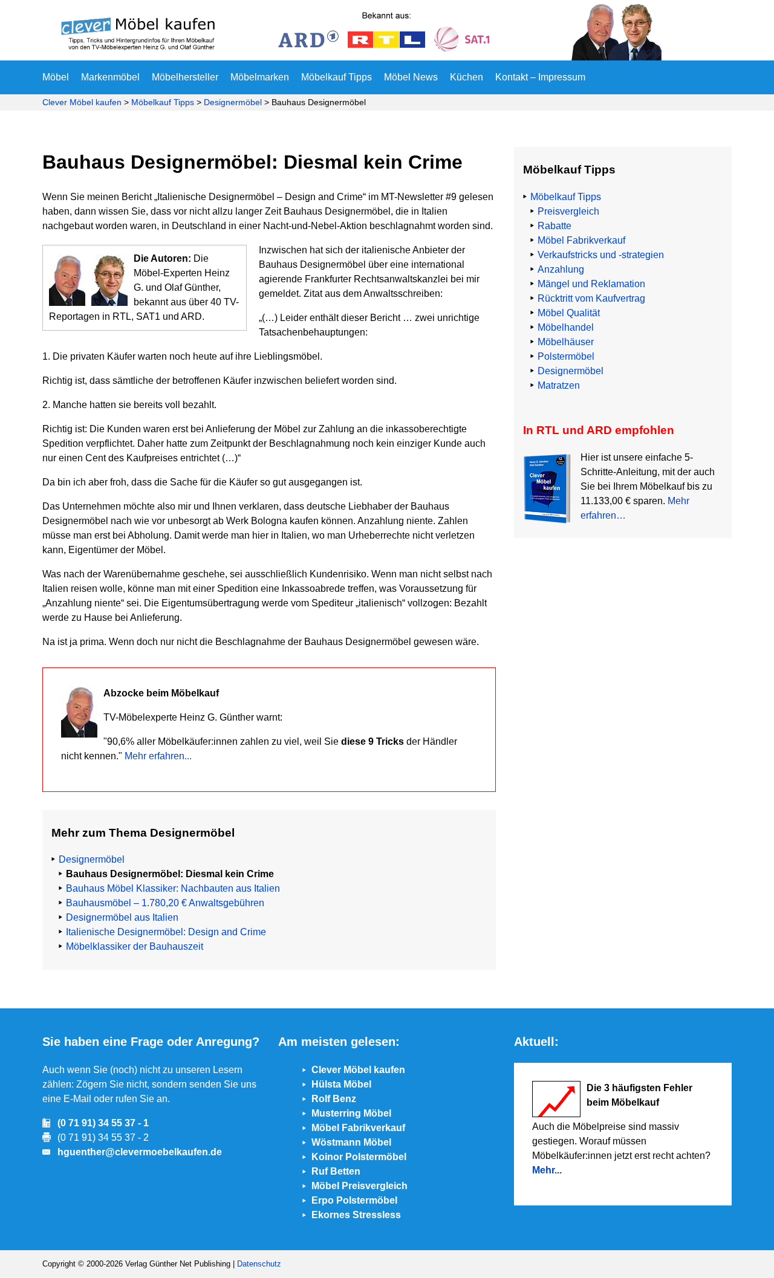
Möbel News (411, 77)
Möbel (55, 77)
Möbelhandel (566, 327)
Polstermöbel (566, 356)
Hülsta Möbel (341, 1084)
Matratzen (559, 385)
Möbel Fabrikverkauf (581, 240)
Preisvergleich (568, 211)
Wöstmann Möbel (351, 1142)
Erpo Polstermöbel (354, 1200)
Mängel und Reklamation (591, 284)
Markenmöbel (110, 77)
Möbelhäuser (566, 342)
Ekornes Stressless (356, 1215)
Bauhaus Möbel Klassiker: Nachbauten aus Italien (173, 888)
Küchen (466, 77)
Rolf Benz (333, 1099)
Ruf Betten (335, 1171)
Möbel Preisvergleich (359, 1186)
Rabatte (554, 226)
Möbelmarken (259, 77)
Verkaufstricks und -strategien (601, 255)
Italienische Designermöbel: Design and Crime (166, 932)
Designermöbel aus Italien (122, 917)
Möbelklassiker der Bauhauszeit (134, 946)
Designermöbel (233, 102)
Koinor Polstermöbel (358, 1157)
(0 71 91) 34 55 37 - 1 (103, 1123)
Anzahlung (561, 269)
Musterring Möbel (351, 1113)
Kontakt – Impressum (540, 77)
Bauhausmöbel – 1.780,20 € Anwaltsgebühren (165, 903)
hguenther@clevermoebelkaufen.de (139, 1152)
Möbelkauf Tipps (336, 77)
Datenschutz (259, 1263)
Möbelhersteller (185, 77)
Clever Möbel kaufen (82, 102)
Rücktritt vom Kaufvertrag (591, 298)
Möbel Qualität (569, 313)
